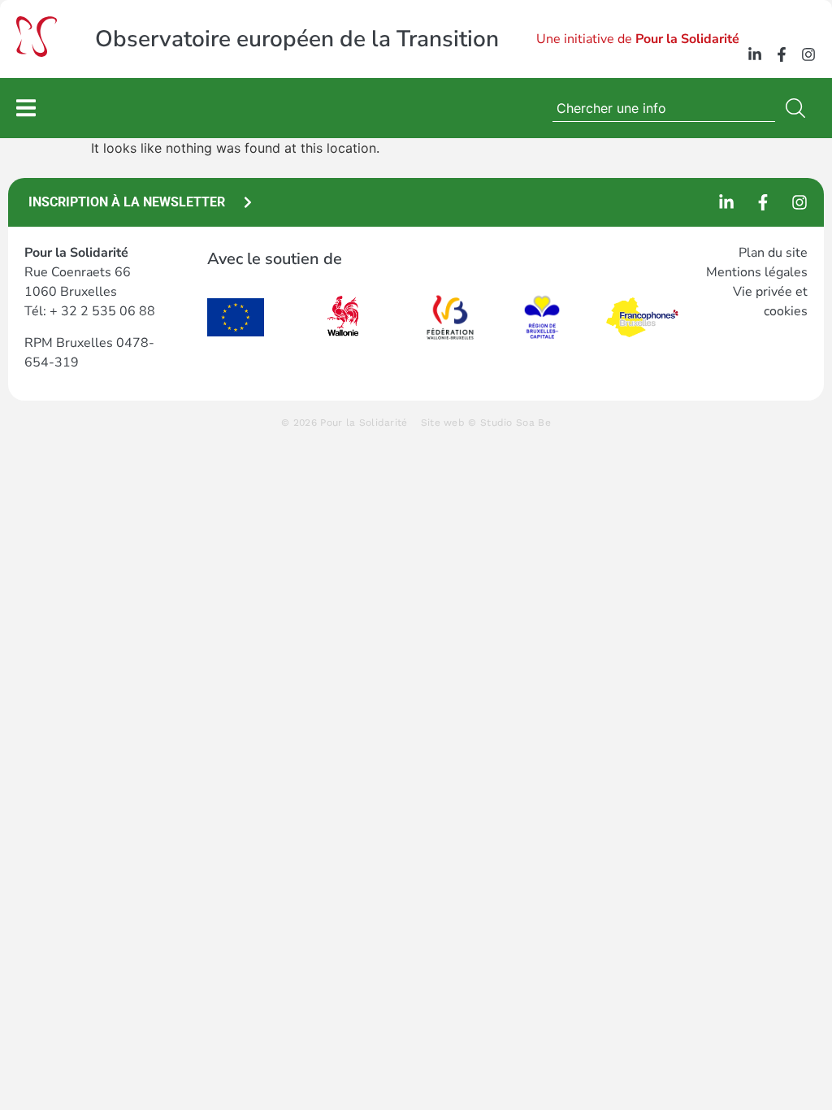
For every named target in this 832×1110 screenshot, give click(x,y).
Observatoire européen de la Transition (297, 39)
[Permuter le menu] (26, 108)
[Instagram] (808, 54)
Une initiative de (637, 39)
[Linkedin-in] (755, 54)
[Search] (799, 108)
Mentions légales (757, 272)
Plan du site (773, 253)
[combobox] (663, 108)
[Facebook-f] (781, 54)
